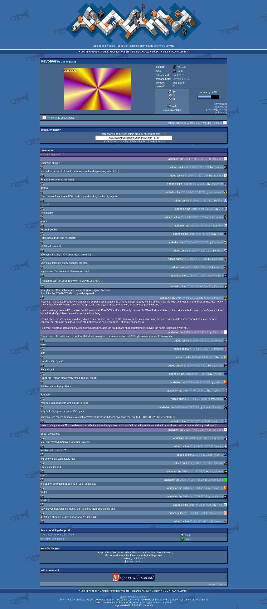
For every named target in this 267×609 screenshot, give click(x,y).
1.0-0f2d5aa (78, 599)
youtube (221, 109)
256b (178, 71)
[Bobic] (225, 250)
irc (207, 599)
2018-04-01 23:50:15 (203, 209)
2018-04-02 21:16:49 (196, 259)
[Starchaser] (225, 184)
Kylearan (218, 374)
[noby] (225, 446)
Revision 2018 (181, 79)
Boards (136, 51)
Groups (104, 51)
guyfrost (218, 382)
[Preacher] (225, 175)
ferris (220, 463)
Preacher (218, 175)
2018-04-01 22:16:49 (198, 167)
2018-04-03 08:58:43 (198, 286)
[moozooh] (225, 513)
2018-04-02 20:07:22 (196, 242)
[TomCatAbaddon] (225, 297)
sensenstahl (216, 192)
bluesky (151, 141)
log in (211, 584)
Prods (93, 51)
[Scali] (225, 340)
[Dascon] (225, 286)
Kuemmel (217, 242)
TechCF (218, 275)
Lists (146, 51)
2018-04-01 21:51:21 (196, 159)
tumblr (142, 141)
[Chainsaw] (225, 365)
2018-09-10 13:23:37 (196, 513)
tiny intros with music (52, 539)
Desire (65, 61)
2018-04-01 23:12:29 (193, 192)
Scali (220, 340)
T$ (221, 454)
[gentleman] (225, 496)
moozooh (217, 513)
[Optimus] (225, 167)
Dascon (218, 286)
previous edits (134, 561)
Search (156, 51)
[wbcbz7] (225, 421)
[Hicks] (225, 504)
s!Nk (220, 225)
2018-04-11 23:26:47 (204, 454)
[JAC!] (225, 200)
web (72, 61)
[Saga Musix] (225, 471)
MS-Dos (179, 66)
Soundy (218, 399)
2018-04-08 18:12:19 (201, 438)
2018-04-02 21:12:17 (201, 250)
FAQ (173, 51)
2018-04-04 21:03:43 (197, 374)
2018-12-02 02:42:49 (201, 521)
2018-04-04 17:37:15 (201, 349)
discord (196, 599)
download (220, 103)
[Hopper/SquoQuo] (225, 407)
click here (137, 558)
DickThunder (215, 217)
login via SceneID (141, 578)
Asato (220, 234)
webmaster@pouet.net (148, 602)
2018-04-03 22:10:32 (188, 297)
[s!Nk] (225, 225)
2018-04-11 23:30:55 (201, 463)
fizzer (220, 438)
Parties (115, 51)
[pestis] (182, 539)
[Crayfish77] (225, 390)
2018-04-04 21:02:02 (196, 365)
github (168, 602)
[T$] (225, 454)
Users (126, 51)
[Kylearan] (225, 374)
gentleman (217, 496)
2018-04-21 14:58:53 (201, 504)
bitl (221, 357)
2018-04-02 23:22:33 (198, 275)
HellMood (52, 117)
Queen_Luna (215, 479)
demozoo (220, 106)
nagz (220, 349)
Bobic (220, 250)
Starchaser (217, 184)
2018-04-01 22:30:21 (195, 184)
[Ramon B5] (225, 488)
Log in (84, 51)
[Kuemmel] (225, 242)
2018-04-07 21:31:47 (196, 429)
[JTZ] (225, 209)
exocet (219, 267)
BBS (165, 51)
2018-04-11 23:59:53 (194, 471)
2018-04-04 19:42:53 (204, 357)
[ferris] (225, 463)
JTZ (221, 209)
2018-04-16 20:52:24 (195, 496)
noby (220, 446)
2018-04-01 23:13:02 (202, 200)
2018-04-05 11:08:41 (198, 399)
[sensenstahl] (225, 192)
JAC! (220, 200)
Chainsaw (217, 365)
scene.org (159, 45)
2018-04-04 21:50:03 (198, 382)
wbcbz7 (218, 421)
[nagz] (225, 349)
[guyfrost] (225, 382)
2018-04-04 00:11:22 (201, 340)
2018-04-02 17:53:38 (201, 234)
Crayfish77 (217, 390)
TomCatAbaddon (213, 297)
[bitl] (225, 357)
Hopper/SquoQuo (213, 407)
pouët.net (64, 599)
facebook (115, 141)
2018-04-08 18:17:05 (201, 446)
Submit (182, 51)
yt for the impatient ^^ (52, 154)
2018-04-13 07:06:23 (192, 479)
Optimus (218, 167)
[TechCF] (225, 275)
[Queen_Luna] (225, 479)
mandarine (107, 599)
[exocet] (225, 267)
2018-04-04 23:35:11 (195, 390)
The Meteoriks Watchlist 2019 (57, 534)
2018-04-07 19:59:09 (198, 421)
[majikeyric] (225, 259)
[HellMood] (44, 117)
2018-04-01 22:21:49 (197, 175)
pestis (188, 539)
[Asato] (225, 234)
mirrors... (221, 112)
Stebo (111, 45)
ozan (220, 521)
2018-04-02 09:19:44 (202, 225)
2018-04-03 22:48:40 (196, 332)
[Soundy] (225, 399)
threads (160, 141)
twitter (124, 141)
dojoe (188, 535)
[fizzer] (225, 438)
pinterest (134, 141)
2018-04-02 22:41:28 (200, 267)
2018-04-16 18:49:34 (195, 488)
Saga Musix (216, 471)
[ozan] (225, 521)
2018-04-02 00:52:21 (192, 217)
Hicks (220, 504)
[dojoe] (182, 535)
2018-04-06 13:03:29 (187, 407)
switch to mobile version (133, 596)
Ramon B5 (217, 488)
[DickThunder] (225, 217)
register (222, 584)
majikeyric (217, 259)
